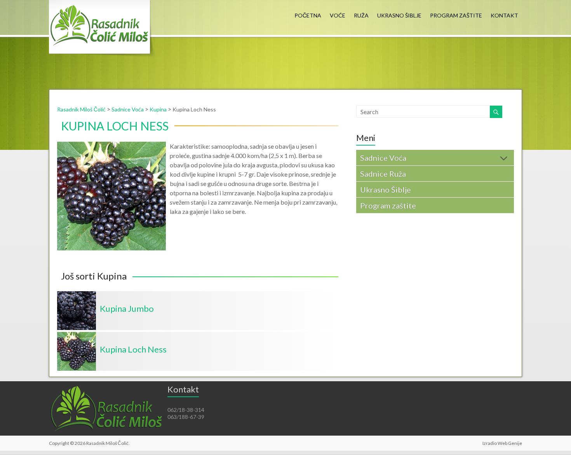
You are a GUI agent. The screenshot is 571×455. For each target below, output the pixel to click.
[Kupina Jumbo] (76, 295)
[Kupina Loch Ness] (76, 335)
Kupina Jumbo (127, 308)
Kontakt (504, 15)
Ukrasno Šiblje (399, 15)
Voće (337, 15)
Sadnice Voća (383, 157)
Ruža (361, 15)
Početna (307, 15)
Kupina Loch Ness (133, 349)
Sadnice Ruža (383, 173)
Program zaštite (456, 15)
